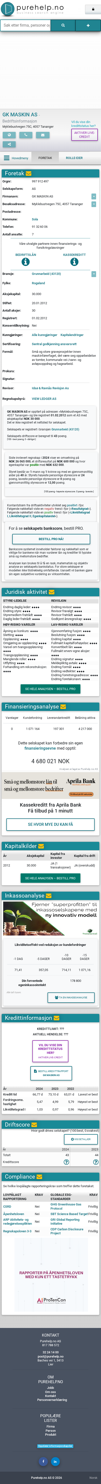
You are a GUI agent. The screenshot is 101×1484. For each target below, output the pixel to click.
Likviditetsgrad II (20, 516)
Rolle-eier (74, 158)
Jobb (50, 1388)
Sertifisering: (11, 344)
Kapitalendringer (72, 335)
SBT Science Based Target (69, 1214)
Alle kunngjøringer (44, 335)
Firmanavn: (10, 196)
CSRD (7, 1206)
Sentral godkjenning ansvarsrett (54, 344)
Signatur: (8, 379)
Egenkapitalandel (44, 516)
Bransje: (8, 274)
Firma (51, 1426)
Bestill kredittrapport (53, 1073)
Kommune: (10, 219)
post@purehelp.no (50, 1356)
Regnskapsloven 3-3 (17, 1231)
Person (51, 1430)
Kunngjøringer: (12, 335)
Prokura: (8, 371)
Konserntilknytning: (16, 325)
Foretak (45, 158)
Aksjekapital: (11, 294)
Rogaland (38, 283)
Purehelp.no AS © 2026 (46, 1478)
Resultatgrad (80, 509)
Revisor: (8, 388)
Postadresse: (11, 211)
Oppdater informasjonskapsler (55, 1446)
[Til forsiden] (21, 10)
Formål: (7, 351)
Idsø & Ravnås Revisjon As (50, 388)
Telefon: (8, 227)
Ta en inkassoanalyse (73, 997)
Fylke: (6, 283)
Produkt (50, 1434)
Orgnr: (7, 181)
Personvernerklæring (52, 1400)
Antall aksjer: (11, 310)
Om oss (50, 1392)
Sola (35, 219)
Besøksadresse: (13, 204)
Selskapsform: (12, 189)
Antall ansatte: (12, 234)
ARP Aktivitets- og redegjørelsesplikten (17, 1221)
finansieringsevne (40, 748)
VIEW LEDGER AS (44, 399)
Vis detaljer (82, 1139)
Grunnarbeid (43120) (46, 274)
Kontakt (50, 1396)
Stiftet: (7, 303)
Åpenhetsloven (13, 1214)
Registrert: (9, 318)
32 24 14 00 (51, 1352)
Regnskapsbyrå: (13, 399)
